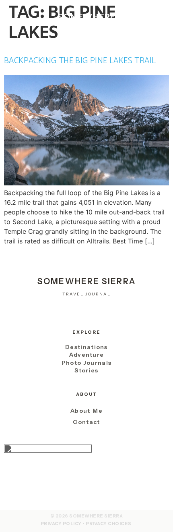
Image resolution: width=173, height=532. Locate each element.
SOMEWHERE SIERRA (86, 23)
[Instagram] (64, 313)
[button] (18, 22)
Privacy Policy (61, 523)
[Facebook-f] (86, 313)
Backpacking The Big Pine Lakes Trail (80, 61)
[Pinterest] (108, 313)
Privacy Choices (109, 523)
